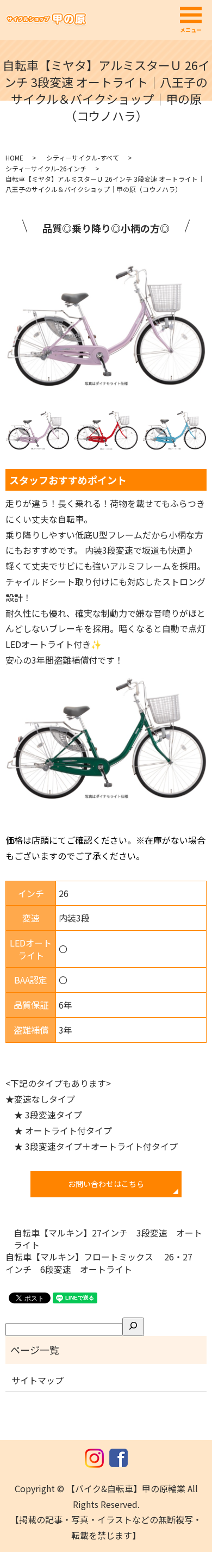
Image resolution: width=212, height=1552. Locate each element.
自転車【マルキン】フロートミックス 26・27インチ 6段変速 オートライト (98, 1263)
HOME (14, 157)
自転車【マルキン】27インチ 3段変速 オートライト (108, 1239)
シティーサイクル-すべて (82, 157)
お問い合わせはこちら (106, 1183)
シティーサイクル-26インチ (45, 168)
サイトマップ (37, 1380)
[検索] (133, 1327)
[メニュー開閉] (191, 15)
